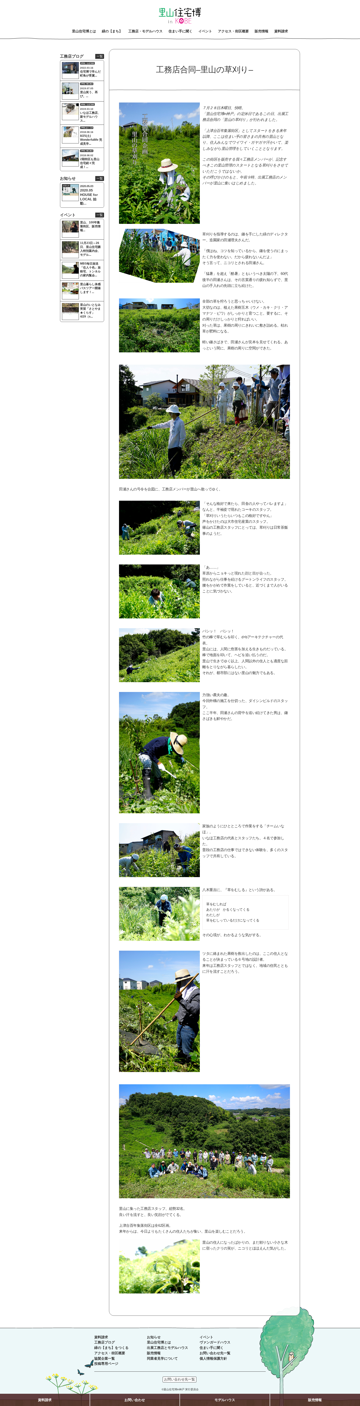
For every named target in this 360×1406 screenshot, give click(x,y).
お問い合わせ (134, 1400)
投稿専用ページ (106, 1364)
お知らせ (154, 1337)
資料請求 (101, 1337)
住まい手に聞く (212, 1348)
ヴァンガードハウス (215, 1342)
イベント (206, 1337)
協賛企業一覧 (104, 1358)
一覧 (99, 56)
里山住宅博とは (159, 1342)
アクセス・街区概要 (109, 1353)
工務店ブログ (104, 1342)
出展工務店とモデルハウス (167, 1348)
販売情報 (154, 1353)
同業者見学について (162, 1358)
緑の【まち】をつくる (111, 1348)
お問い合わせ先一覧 (215, 1353)
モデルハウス (225, 1400)
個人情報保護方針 (213, 1358)
